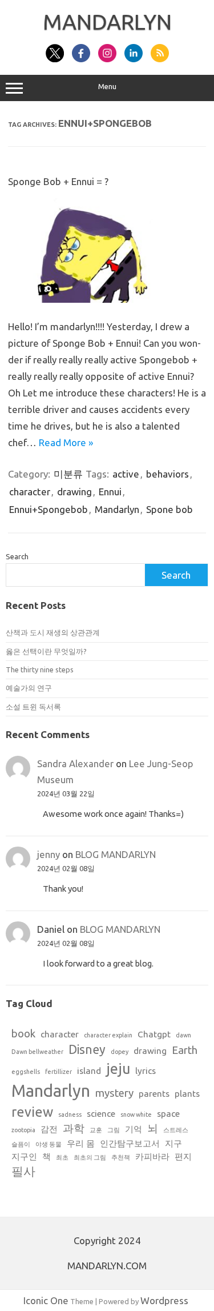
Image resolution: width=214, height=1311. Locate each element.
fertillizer (58, 1071)
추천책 (120, 1157)
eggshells (25, 1071)
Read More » (66, 442)
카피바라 (152, 1156)
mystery (114, 1093)
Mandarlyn (117, 509)
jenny (48, 854)
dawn (183, 1035)
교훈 (96, 1129)
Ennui (110, 491)
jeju (118, 1068)
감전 (49, 1129)
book (23, 1034)
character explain (108, 1035)
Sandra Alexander (75, 763)
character (29, 491)
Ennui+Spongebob (48, 509)
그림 (113, 1129)
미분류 (68, 473)
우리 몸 (81, 1143)
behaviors (167, 473)
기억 (133, 1129)
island (89, 1071)
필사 (23, 1171)
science (101, 1113)
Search (17, 556)
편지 (183, 1156)
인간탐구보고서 (130, 1143)
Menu (107, 86)
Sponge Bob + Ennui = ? (58, 181)
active (125, 473)
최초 (62, 1157)
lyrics (145, 1071)
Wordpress (164, 1300)
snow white (136, 1114)
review (32, 1111)
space (168, 1113)
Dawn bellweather (37, 1051)
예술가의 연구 (29, 688)
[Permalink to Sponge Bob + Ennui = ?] (107, 299)
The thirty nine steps (40, 669)
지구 (173, 1143)
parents (154, 1093)
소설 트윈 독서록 (33, 707)
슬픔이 (20, 1144)
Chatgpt (154, 1034)
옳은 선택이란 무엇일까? (46, 651)
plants (187, 1093)
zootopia (23, 1129)
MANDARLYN (107, 22)
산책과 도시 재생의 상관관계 (53, 632)
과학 (73, 1128)
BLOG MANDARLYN (115, 854)
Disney (87, 1049)
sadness (70, 1114)
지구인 (24, 1156)
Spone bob (169, 509)
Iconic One (45, 1300)
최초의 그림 (90, 1157)
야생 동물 (48, 1144)
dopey (119, 1051)
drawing (74, 491)
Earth (184, 1050)
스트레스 (175, 1129)
